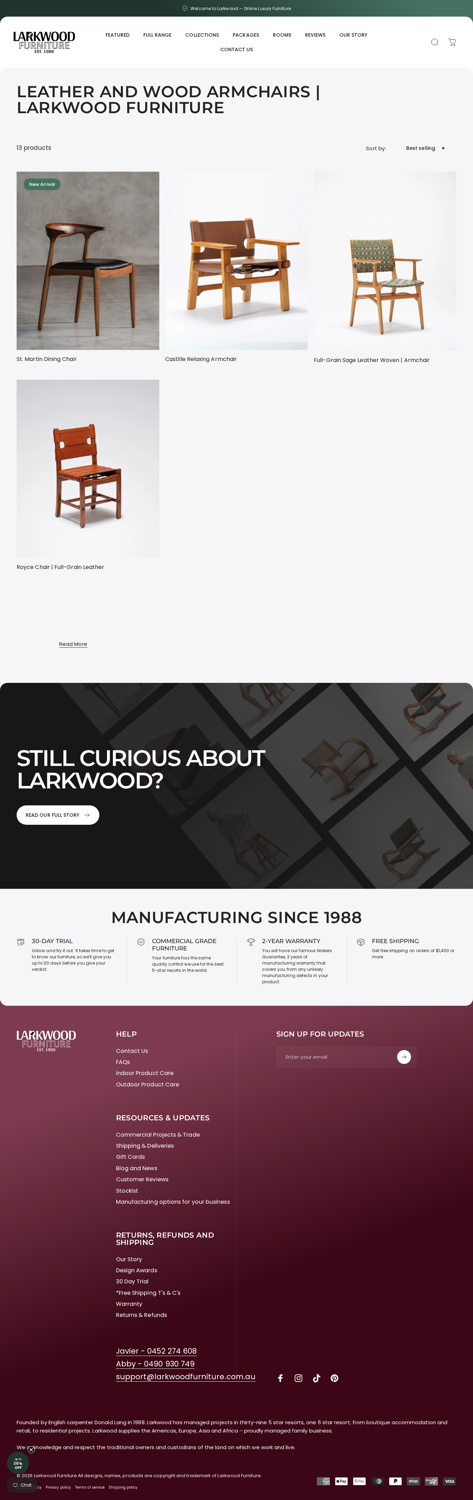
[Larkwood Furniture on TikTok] (316, 1378)
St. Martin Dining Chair (47, 359)
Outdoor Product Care (147, 1084)
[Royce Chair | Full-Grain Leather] (88, 469)
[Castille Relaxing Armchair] (236, 261)
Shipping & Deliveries (145, 1145)
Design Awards (136, 1270)
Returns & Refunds (141, 1315)
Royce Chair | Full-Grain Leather (60, 567)
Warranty (129, 1304)
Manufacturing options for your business (173, 1202)
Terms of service (90, 1487)
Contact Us (132, 1051)
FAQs (123, 1062)
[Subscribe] (404, 1057)
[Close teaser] (31, 1449)
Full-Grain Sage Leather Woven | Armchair (372, 360)
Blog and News (136, 1168)
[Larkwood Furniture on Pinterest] (334, 1378)
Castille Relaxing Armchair (201, 359)
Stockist (127, 1190)
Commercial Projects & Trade (158, 1134)
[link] (156, 1351)
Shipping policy (123, 1487)
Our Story (129, 1259)
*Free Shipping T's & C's (148, 1293)
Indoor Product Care (144, 1073)
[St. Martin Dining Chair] (88, 261)
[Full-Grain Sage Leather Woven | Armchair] (385, 261)
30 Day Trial (132, 1281)
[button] (18, 1463)
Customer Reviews (142, 1179)
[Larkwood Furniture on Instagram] (298, 1378)
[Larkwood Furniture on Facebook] (280, 1378)
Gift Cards (130, 1157)
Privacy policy (58, 1487)
